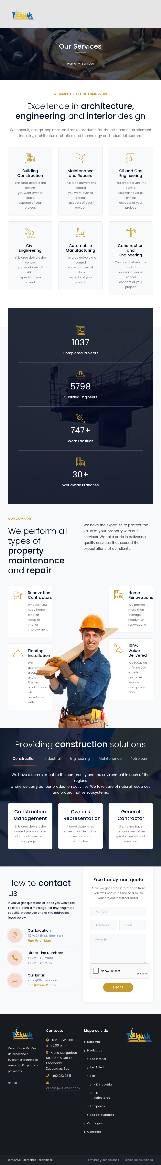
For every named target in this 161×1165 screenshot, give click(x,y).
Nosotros (94, 1042)
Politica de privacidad (138, 1160)
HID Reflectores (101, 1095)
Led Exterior (98, 1067)
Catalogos (95, 1123)
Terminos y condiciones (102, 1160)
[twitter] (9, 1083)
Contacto (94, 1132)
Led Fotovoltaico (102, 1115)
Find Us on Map (39, 940)
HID (92, 1076)
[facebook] (16, 1083)
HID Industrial (103, 1084)
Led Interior (98, 1059)
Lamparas (97, 1106)
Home (71, 63)
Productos (94, 1050)
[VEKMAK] (21, 14)
